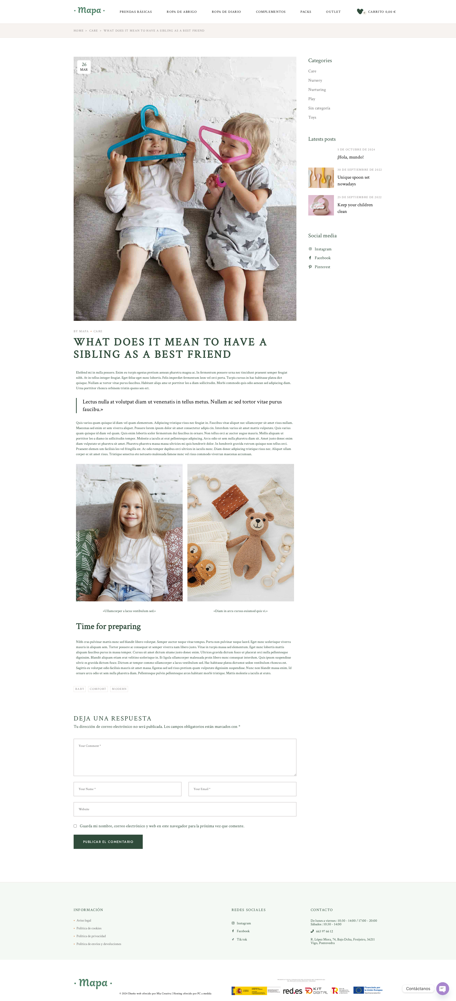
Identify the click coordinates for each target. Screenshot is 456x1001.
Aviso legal (83, 920)
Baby (79, 689)
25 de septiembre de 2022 (359, 197)
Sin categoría (319, 108)
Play (311, 99)
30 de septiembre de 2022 (359, 170)
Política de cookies (88, 928)
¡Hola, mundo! (350, 157)
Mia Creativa (164, 993)
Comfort (98, 689)
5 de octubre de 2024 (356, 150)
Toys (312, 117)
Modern (119, 689)
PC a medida (204, 993)
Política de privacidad (91, 936)
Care (93, 31)
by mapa (81, 331)
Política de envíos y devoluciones (98, 944)
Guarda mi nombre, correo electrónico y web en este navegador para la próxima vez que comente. (162, 826)
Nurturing (317, 89)
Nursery (315, 80)
